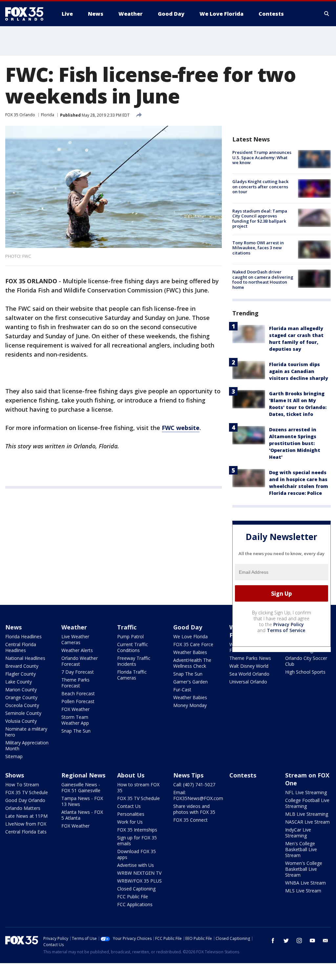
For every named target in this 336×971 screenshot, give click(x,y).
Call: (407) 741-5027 (194, 784)
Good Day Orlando (25, 800)
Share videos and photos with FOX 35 (194, 809)
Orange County (21, 697)
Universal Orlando (248, 682)
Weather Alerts (77, 650)
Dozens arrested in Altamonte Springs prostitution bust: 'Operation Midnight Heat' (294, 443)
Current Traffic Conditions (132, 647)
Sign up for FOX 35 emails (137, 840)
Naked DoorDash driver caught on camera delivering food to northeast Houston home (262, 279)
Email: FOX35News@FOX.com (198, 795)
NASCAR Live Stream (307, 822)
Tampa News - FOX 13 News (82, 801)
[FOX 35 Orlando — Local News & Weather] (27, 14)
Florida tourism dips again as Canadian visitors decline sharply (298, 371)
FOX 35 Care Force (193, 644)
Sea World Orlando (249, 674)
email (325, 940)
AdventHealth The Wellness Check (192, 663)
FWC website (181, 428)
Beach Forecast (78, 693)
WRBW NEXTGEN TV (139, 873)
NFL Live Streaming (306, 792)
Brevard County (21, 666)
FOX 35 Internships (137, 830)
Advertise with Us (135, 865)
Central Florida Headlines (20, 647)
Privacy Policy (288, 624)
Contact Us (129, 806)
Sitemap (14, 756)
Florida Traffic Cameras (132, 675)
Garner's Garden (190, 682)
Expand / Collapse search (327, 13)
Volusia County (21, 721)
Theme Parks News (250, 658)
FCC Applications (135, 904)
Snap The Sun (76, 731)
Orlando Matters (22, 808)
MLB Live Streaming (306, 814)
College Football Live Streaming (307, 803)
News (13, 627)
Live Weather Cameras (75, 639)
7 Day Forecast (77, 672)
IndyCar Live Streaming (298, 833)
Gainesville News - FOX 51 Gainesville (80, 787)
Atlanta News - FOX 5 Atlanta (82, 815)
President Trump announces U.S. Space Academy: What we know (261, 157)
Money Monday (190, 705)
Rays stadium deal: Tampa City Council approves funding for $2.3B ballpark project (259, 218)
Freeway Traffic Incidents (133, 661)
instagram (299, 940)
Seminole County (23, 713)
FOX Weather (75, 709)
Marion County (21, 689)
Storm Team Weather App (75, 720)
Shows (14, 775)
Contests (242, 775)
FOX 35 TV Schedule (26, 792)
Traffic (126, 627)
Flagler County (20, 674)
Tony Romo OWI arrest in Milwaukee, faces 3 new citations (258, 248)
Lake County (18, 682)
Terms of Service (286, 630)
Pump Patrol (130, 636)
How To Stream (22, 784)
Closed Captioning (136, 889)
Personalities (130, 814)
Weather (74, 627)
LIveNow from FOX (25, 824)
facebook (273, 940)
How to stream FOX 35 (138, 787)
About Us (130, 775)
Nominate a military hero (26, 732)
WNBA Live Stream (305, 883)
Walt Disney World (248, 666)
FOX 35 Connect (190, 820)
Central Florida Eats (26, 832)
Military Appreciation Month (27, 745)
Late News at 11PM (26, 816)
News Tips (188, 775)
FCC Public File (132, 896)
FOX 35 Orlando (20, 115)
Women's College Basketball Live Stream (303, 869)
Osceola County (22, 705)
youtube (312, 940)
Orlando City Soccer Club (306, 661)
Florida (47, 115)
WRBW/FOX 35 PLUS (139, 881)
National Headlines (25, 658)
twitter (286, 940)
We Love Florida (190, 636)
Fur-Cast (182, 689)
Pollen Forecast (77, 701)
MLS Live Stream (303, 890)
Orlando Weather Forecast (79, 661)
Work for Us (130, 822)
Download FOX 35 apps (136, 854)
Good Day (187, 627)
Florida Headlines (23, 636)
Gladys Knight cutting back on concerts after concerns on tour (260, 186)
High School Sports (305, 672)
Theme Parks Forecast (75, 683)
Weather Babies (190, 652)
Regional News (83, 775)
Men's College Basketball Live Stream (301, 849)
